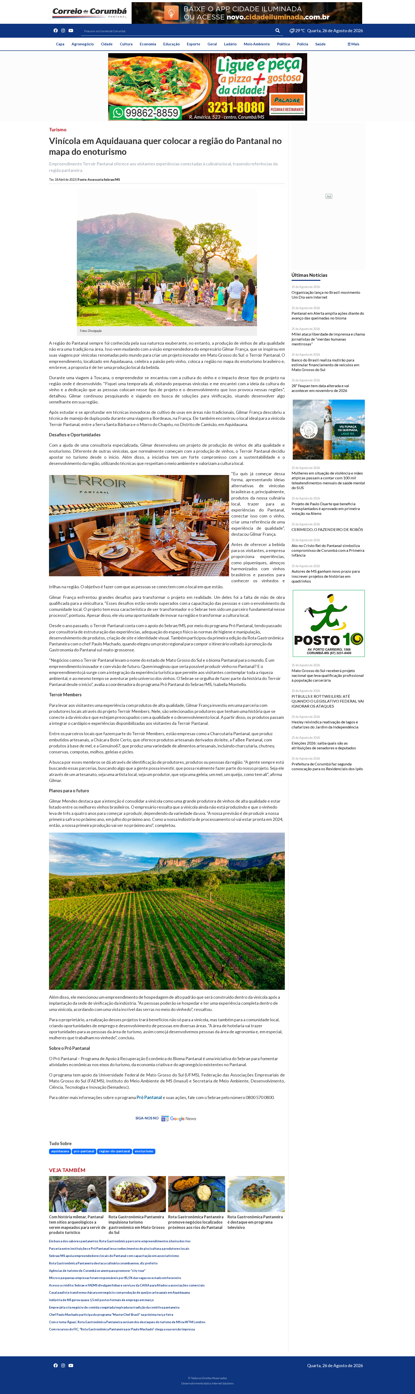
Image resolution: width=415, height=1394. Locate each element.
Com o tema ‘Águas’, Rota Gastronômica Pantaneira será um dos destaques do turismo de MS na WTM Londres (127, 1322)
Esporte (193, 44)
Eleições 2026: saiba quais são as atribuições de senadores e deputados (324, 745)
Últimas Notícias (309, 275)
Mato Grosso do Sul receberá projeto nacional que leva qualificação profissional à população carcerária (328, 675)
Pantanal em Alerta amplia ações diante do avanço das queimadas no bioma (328, 315)
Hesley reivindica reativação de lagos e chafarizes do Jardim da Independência (325, 724)
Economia (148, 44)
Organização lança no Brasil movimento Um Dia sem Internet (326, 294)
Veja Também (67, 1170)
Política (283, 44)
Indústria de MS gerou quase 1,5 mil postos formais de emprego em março (101, 1300)
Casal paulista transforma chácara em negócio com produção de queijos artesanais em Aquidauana (119, 1292)
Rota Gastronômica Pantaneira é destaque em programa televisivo (255, 1221)
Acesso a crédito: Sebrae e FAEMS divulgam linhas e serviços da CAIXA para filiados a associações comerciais (127, 1285)
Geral (212, 44)
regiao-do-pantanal (114, 1151)
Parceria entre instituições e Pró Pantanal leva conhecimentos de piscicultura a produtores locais (119, 1248)
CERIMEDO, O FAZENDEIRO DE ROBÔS (327, 529)
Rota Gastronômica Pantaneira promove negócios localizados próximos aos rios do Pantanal (196, 1221)
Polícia (302, 44)
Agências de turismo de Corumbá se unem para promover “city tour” (97, 1271)
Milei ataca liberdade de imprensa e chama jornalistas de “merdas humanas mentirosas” (328, 339)
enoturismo (144, 1151)
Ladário (230, 44)
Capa (60, 44)
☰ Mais (353, 44)
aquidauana (60, 1151)
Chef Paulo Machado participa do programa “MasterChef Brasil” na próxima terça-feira (111, 1314)
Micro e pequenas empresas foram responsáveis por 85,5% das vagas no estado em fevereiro (115, 1278)
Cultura (126, 44)
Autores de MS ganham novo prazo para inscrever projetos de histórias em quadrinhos (326, 576)
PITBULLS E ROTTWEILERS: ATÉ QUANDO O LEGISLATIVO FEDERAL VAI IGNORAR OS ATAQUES (328, 701)
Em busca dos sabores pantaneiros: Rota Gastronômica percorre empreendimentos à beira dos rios (119, 1241)
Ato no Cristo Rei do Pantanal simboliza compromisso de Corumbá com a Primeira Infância (328, 550)
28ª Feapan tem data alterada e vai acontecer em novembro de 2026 (320, 388)
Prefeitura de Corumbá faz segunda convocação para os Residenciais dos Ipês (327, 766)
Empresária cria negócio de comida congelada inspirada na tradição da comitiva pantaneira (114, 1307)
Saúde (320, 44)
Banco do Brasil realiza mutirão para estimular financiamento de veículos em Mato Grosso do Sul (325, 365)
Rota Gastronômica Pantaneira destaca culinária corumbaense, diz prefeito (103, 1263)
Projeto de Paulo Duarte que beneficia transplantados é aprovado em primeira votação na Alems (326, 508)
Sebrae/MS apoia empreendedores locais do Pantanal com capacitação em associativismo (114, 1256)
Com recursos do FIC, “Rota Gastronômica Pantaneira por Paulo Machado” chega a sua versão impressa (122, 1329)
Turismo (58, 129)
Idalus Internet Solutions (219, 1383)
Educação (171, 44)
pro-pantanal (84, 1151)
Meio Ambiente (257, 44)
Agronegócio (83, 44)
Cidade (107, 44)
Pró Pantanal (149, 1097)
